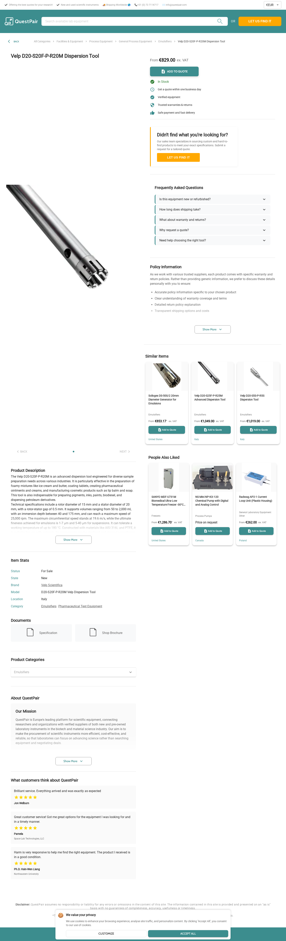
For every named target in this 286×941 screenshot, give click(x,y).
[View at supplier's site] (49, 599)
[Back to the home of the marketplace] (21, 21)
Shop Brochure (112, 633)
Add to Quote (177, 71)
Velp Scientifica (51, 585)
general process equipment (135, 41)
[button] (73, 672)
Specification (48, 633)
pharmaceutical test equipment (80, 606)
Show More (70, 539)
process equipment (101, 41)
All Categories (42, 41)
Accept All (188, 933)
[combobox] (272, 5)
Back (16, 41)
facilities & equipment (70, 41)
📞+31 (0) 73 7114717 (146, 4)
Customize (106, 933)
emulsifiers (165, 41)
